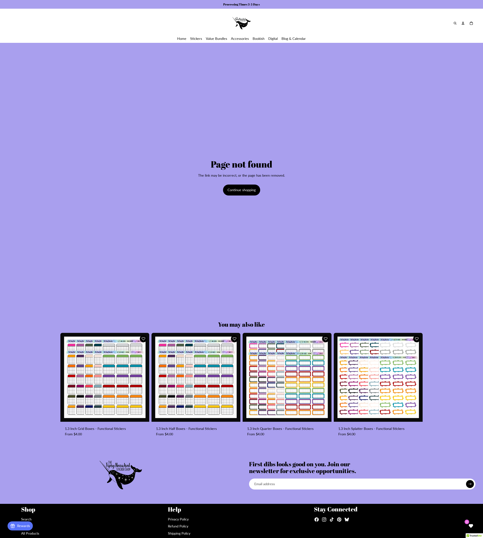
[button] (143, 338)
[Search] (455, 23)
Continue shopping (242, 190)
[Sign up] (470, 484)
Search (26, 519)
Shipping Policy (179, 533)
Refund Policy (178, 526)
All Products (30, 533)
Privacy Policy (178, 519)
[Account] (463, 23)
